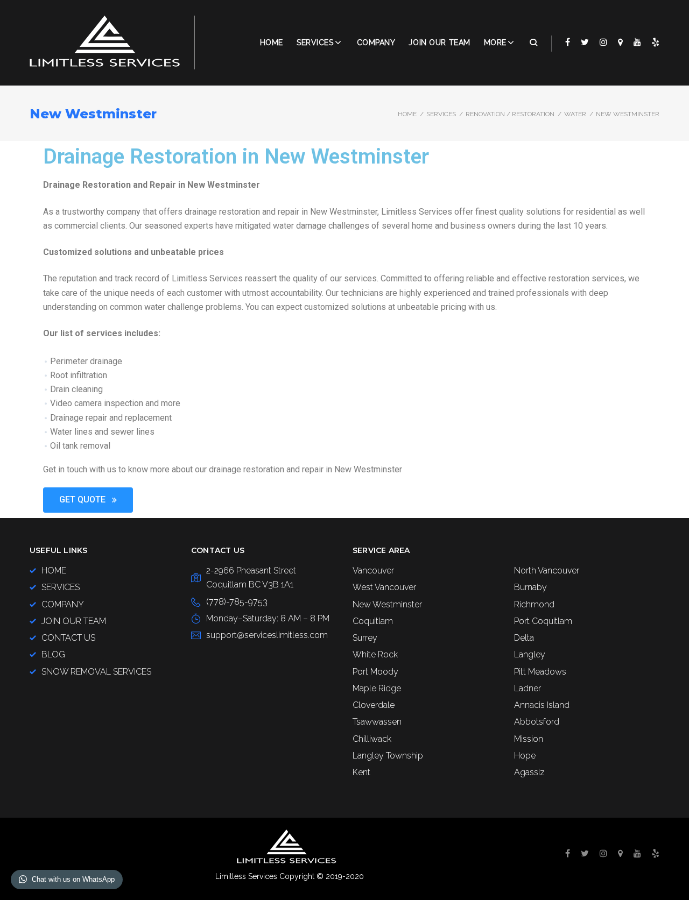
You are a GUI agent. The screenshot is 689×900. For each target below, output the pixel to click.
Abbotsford (536, 722)
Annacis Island (542, 705)
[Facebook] (567, 42)
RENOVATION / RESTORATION (510, 114)
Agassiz (529, 772)
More (495, 42)
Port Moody (375, 672)
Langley (529, 654)
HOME (53, 570)
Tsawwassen (377, 722)
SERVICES (441, 114)
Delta (524, 638)
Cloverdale (374, 705)
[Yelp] (655, 42)
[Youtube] (637, 42)
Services (315, 42)
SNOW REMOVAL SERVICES (96, 672)
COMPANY (376, 42)
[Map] (620, 42)
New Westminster (387, 604)
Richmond (534, 604)
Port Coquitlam (543, 621)
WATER (575, 114)
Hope (525, 755)
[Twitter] (585, 42)
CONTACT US (68, 638)
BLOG (53, 654)
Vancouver (373, 570)
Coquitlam (373, 621)
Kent (361, 772)
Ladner (527, 688)
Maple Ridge (377, 688)
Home (271, 42)
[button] (88, 500)
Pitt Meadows (540, 672)
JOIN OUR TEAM (439, 42)
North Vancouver (546, 570)
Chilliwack (372, 739)
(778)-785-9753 (237, 602)
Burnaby (530, 587)
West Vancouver (384, 587)
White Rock (375, 654)
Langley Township (388, 755)
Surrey (365, 638)
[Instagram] (603, 42)
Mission (528, 739)
